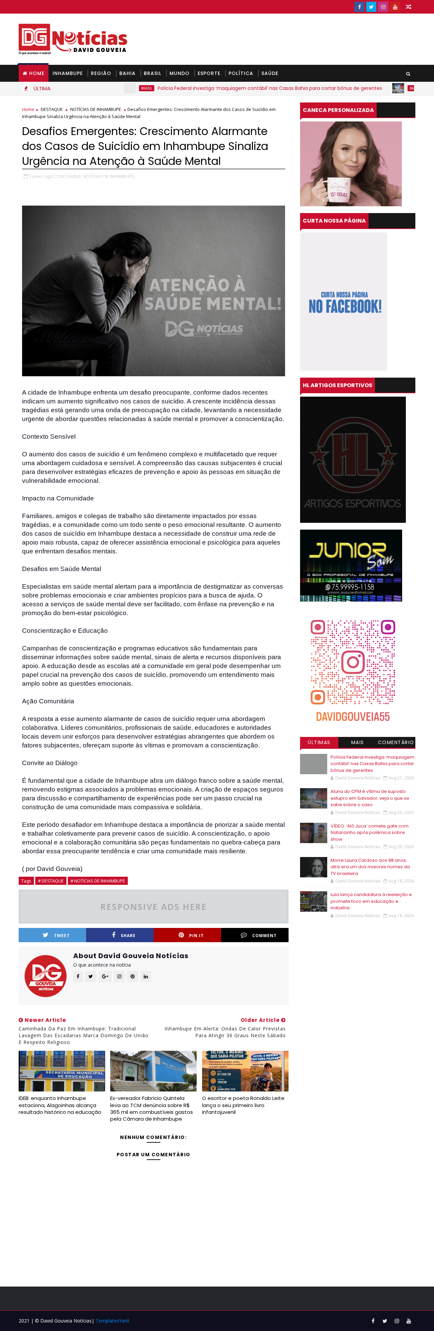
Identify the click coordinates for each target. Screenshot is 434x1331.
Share (128, 935)
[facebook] (359, 7)
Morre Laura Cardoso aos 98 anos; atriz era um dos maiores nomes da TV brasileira (370, 867)
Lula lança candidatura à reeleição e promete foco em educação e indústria (371, 901)
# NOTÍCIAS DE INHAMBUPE (98, 881)
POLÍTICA (241, 73)
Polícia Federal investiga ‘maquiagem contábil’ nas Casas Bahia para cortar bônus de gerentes (229, 88)
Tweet (62, 935)
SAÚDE (269, 73)
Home (36, 73)
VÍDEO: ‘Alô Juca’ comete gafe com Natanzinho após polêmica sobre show (370, 832)
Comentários (396, 743)
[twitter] (371, 7)
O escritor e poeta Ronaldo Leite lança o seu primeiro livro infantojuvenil (243, 1105)
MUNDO (180, 73)
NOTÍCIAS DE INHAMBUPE (95, 109)
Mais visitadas (358, 743)
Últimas (319, 742)
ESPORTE (209, 73)
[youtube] (395, 7)
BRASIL (152, 73)
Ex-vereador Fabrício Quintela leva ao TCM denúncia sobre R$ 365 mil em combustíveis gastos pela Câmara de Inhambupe (151, 1108)
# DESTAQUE (51, 881)
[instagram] (383, 7)
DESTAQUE (52, 109)
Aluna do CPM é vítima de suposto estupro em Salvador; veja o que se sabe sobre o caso (370, 798)
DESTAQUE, (70, 176)
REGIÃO (101, 73)
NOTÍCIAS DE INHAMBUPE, (109, 176)
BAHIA (127, 73)
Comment (264, 935)
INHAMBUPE (68, 73)
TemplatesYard (112, 1320)
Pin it (196, 935)
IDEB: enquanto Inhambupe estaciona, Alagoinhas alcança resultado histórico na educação (60, 1105)
